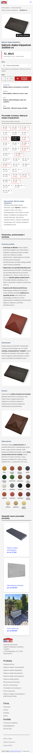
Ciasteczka (25, 751)
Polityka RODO (7, 745)
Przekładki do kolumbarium (12, 688)
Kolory (5, 716)
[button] (30, 2)
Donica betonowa (9, 691)
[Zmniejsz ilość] (3, 79)
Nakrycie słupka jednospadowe (13, 676)
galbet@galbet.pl (8, 726)
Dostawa (6, 713)
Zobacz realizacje (24, 35)
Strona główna (6, 7)
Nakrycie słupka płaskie (11, 679)
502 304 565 (7, 729)
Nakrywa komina (8, 664)
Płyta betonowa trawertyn (11, 682)
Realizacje (6, 707)
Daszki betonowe (16, 7)
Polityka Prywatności (9, 742)
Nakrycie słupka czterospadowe (13, 667)
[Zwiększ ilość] (12, 79)
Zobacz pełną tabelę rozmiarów (11, 121)
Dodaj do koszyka (24, 78)
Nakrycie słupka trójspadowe (10, 10)
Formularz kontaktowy (10, 723)
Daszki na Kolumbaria (10, 685)
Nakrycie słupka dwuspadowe (13, 673)
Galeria (5, 710)
